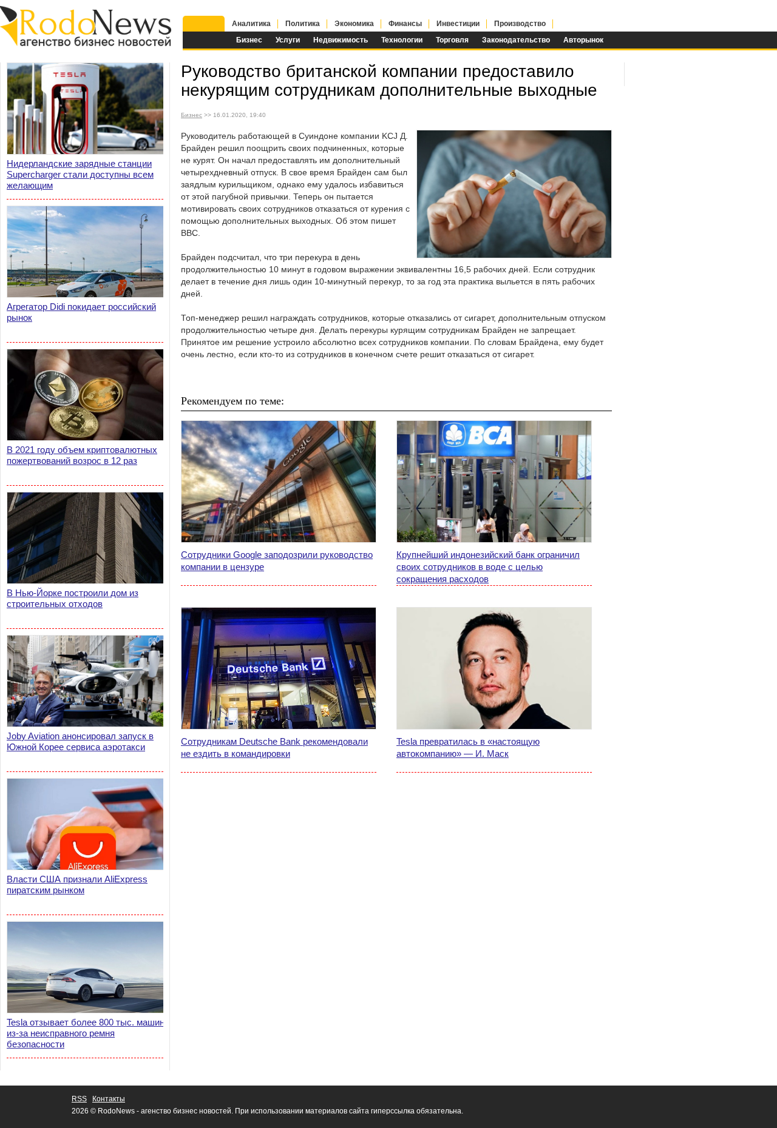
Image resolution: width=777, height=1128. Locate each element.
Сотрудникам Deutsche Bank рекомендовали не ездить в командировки (274, 747)
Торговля (452, 40)
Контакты (108, 1099)
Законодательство (516, 40)
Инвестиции (458, 23)
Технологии (401, 40)
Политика (302, 23)
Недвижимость (340, 40)
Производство (520, 23)
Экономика (354, 23)
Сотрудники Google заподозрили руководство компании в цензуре (277, 560)
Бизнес (249, 40)
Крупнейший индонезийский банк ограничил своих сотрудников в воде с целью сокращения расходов (488, 566)
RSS (79, 1099)
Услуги (288, 40)
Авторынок (583, 40)
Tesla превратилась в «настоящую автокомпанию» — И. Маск (468, 747)
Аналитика (251, 23)
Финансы (405, 23)
